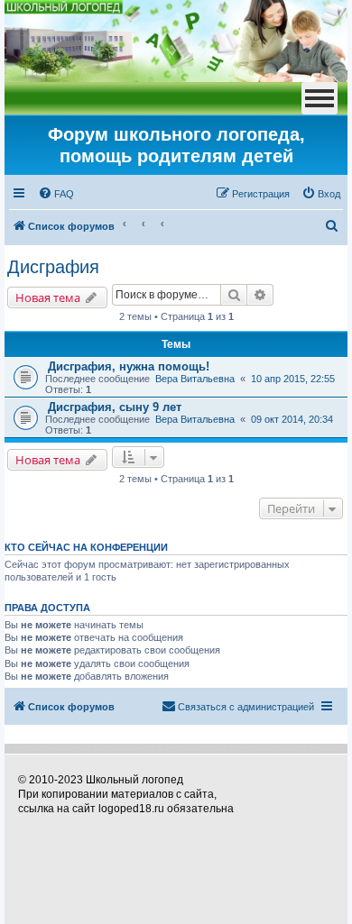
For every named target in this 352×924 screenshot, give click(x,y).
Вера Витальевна (195, 378)
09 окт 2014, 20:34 (292, 419)
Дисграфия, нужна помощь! (128, 366)
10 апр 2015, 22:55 (293, 378)
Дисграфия (53, 267)
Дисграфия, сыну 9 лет (114, 407)
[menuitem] (56, 194)
